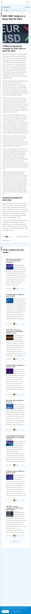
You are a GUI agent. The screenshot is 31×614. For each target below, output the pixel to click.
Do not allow (17, 611)
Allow (5, 611)
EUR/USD (8, 240)
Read (22, 288)
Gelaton (10, 236)
